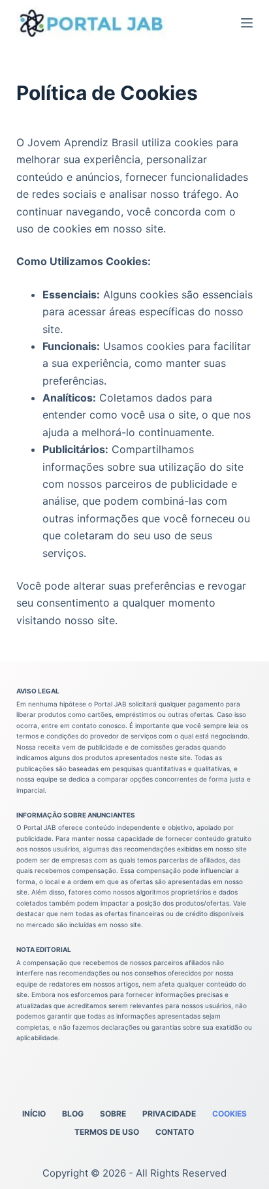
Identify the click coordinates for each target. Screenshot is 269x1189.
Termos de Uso (106, 1132)
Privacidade (169, 1113)
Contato (174, 1132)
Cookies (229, 1113)
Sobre (113, 1113)
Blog (73, 1113)
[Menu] (247, 23)
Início (34, 1113)
